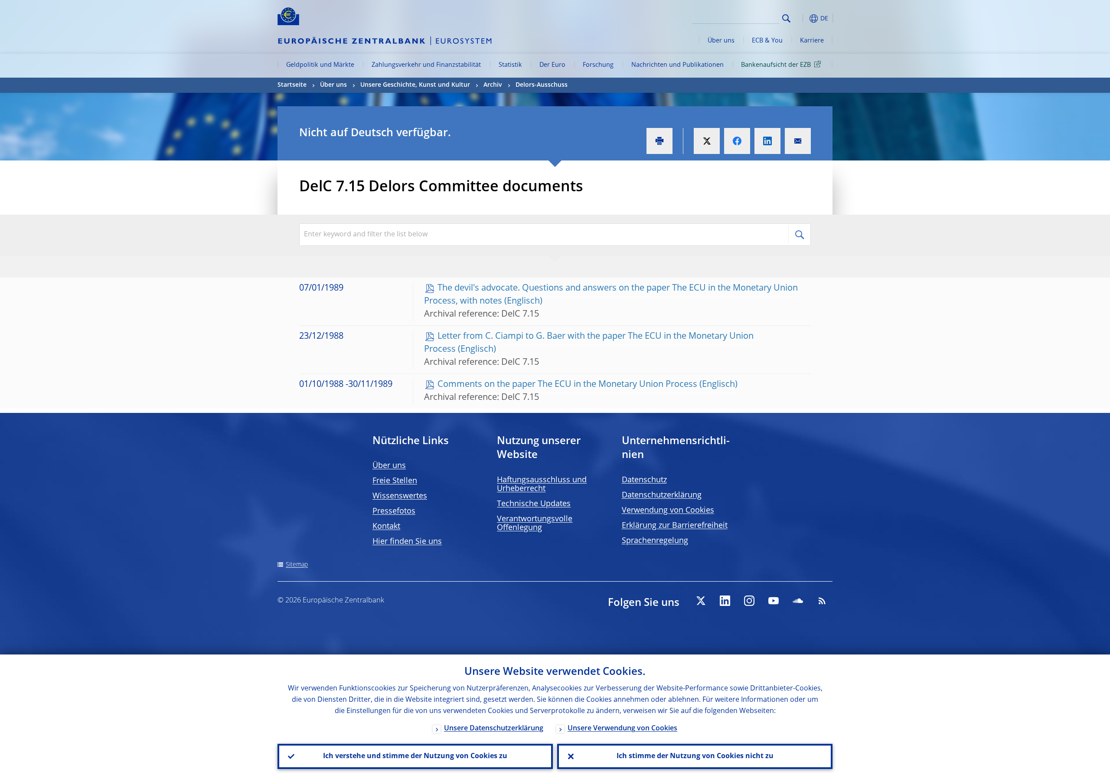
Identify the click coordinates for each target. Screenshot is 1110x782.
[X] (700, 600)
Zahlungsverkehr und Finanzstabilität (426, 65)
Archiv (492, 85)
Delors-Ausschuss (542, 85)
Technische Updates (534, 504)
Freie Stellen (394, 481)
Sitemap (297, 565)
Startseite (292, 85)
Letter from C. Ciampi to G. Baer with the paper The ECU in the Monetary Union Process (589, 343)
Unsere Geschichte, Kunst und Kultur (415, 85)
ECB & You (767, 41)
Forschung (598, 65)
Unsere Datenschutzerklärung (493, 728)
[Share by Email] (798, 141)
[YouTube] (773, 600)
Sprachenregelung (655, 541)
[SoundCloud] (797, 600)
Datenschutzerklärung (662, 495)
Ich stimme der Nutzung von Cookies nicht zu (695, 756)
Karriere (812, 41)
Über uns (721, 41)
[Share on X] (707, 141)
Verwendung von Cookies (668, 510)
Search (786, 18)
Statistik (510, 65)
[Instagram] (749, 600)
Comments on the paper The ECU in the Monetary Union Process (567, 384)
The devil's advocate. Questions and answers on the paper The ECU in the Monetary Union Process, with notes (611, 295)
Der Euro (552, 65)
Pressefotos (393, 511)
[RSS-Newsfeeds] (822, 600)
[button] (802, 18)
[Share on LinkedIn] (767, 141)
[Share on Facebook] (737, 141)
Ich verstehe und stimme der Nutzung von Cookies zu (415, 756)
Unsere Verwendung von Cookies (622, 728)
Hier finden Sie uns (407, 542)
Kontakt (386, 526)
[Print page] (659, 141)
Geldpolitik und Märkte (320, 65)
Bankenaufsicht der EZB (776, 65)
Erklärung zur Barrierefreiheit (675, 526)
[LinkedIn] (725, 600)
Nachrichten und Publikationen (677, 65)
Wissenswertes (399, 496)
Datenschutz (644, 480)
